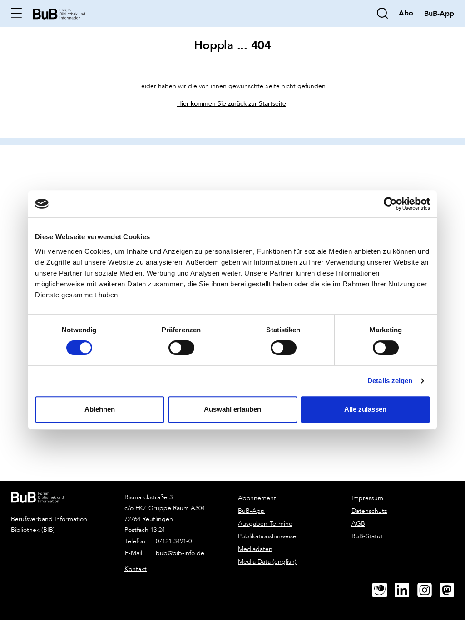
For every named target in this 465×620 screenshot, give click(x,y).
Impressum (367, 498)
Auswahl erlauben (232, 409)
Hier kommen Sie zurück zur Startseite (231, 103)
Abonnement (257, 498)
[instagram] (428, 590)
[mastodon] (450, 590)
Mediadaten (255, 549)
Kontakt (135, 569)
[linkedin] (405, 590)
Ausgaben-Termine (265, 523)
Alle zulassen (365, 409)
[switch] (181, 347)
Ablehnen (99, 409)
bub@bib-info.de (180, 553)
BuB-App (251, 511)
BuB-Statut (367, 536)
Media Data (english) (267, 562)
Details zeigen (389, 380)
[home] (59, 13)
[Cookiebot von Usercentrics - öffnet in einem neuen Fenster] (390, 204)
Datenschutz (369, 511)
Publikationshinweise (267, 536)
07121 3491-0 (174, 541)
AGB (358, 523)
